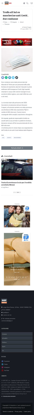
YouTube (6, 370)
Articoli (21, 22)
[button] (28, 3)
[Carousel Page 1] (14, 192)
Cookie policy (27, 411)
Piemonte (7, 24)
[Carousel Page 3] (18, 192)
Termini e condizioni (8, 411)
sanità (9, 137)
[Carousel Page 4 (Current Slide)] (19, 192)
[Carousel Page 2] (16, 192)
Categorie (14, 22)
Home (5, 22)
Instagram (7, 367)
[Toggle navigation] (2, 3)
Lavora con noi (7, 315)
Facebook (7, 361)
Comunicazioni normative (9, 396)
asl (3, 137)
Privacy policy (18, 411)
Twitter (6, 364)
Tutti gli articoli (16, 148)
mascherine (17, 137)
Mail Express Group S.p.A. (17, 407)
